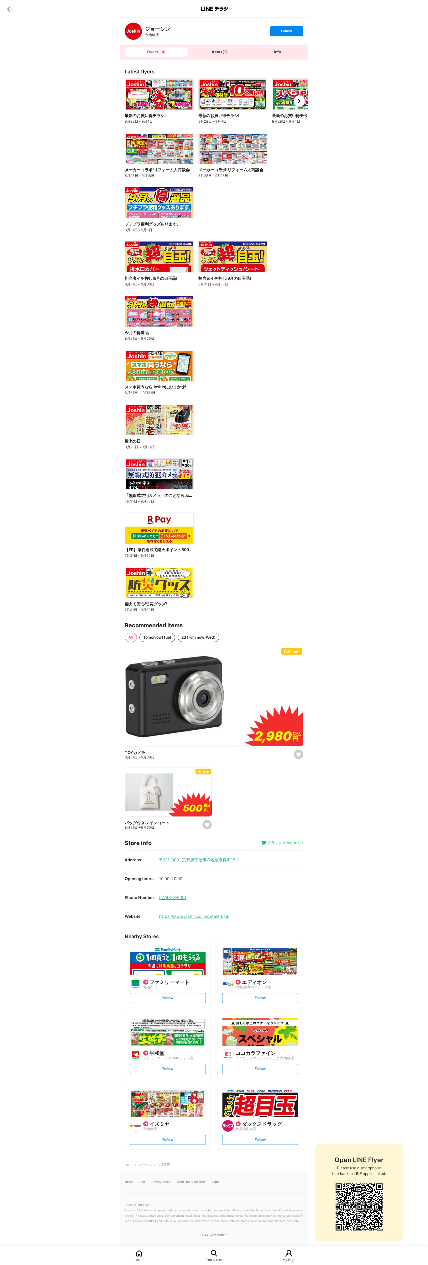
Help (142, 1181)
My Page (289, 1259)
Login (215, 1181)
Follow (286, 32)
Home (139, 1259)
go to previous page (10, 9)
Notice (129, 1181)
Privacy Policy (161, 1181)
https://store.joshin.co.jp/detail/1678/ (194, 916)
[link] (133, 31)
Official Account (283, 842)
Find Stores (214, 1259)
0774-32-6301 (172, 897)
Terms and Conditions (191, 1181)
